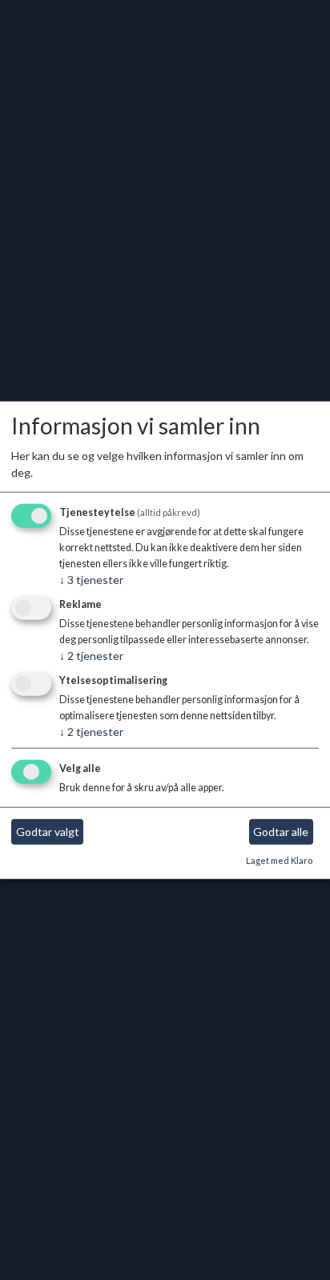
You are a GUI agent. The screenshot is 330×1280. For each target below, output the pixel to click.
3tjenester (91, 579)
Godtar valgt (47, 831)
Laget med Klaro (279, 860)
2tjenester (91, 655)
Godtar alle (280, 831)
